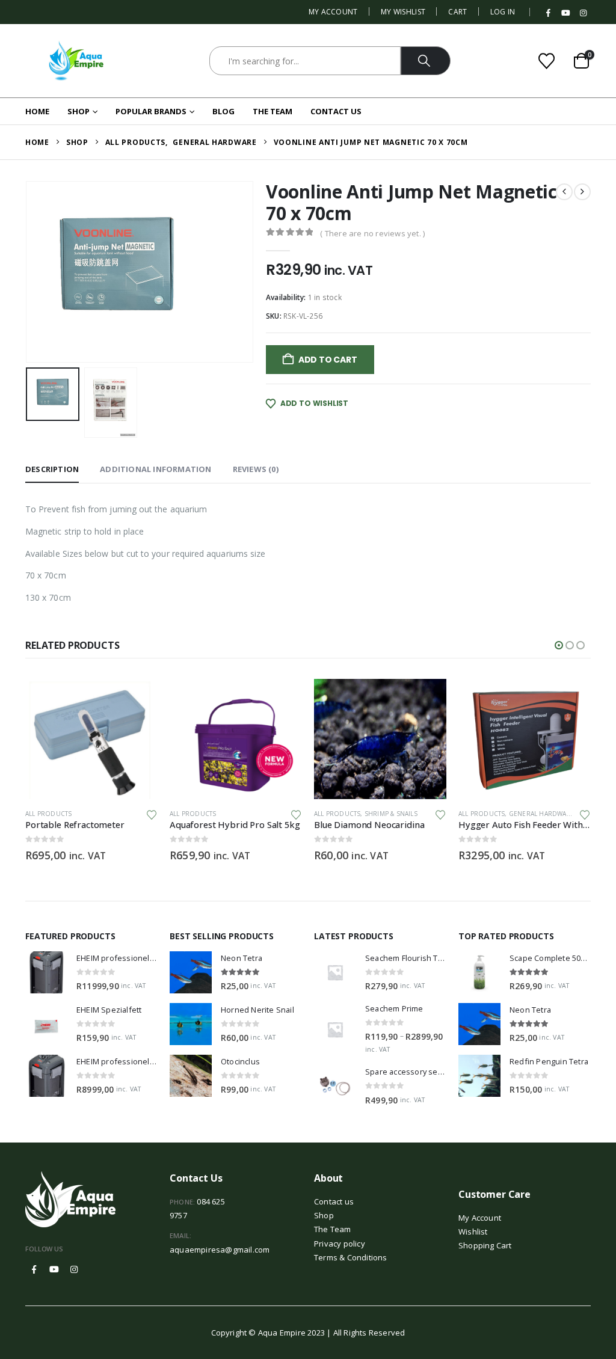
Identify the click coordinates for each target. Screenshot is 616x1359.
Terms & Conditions (350, 1257)
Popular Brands (151, 111)
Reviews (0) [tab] (256, 469)
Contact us (334, 1201)
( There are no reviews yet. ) (372, 233)
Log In (503, 12)
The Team (272, 111)
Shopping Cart (485, 1245)
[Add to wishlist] (152, 814)
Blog (223, 111)
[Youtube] (566, 13)
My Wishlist (403, 12)
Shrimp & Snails (391, 813)
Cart (457, 12)
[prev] (564, 191)
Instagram (74, 1269)
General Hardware (541, 813)
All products (48, 813)
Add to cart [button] (138, 699)
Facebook (34, 1269)
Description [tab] (52, 469)
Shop (78, 111)
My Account (333, 12)
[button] (28, 272)
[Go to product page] (91, 739)
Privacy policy (339, 1243)
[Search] (426, 60)
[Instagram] (583, 13)
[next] (582, 191)
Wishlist (473, 1231)
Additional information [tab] (155, 469)
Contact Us (336, 111)
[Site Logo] (76, 60)
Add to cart (327, 360)
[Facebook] (548, 13)
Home (37, 111)
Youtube (54, 1269)
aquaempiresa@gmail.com (220, 1249)
